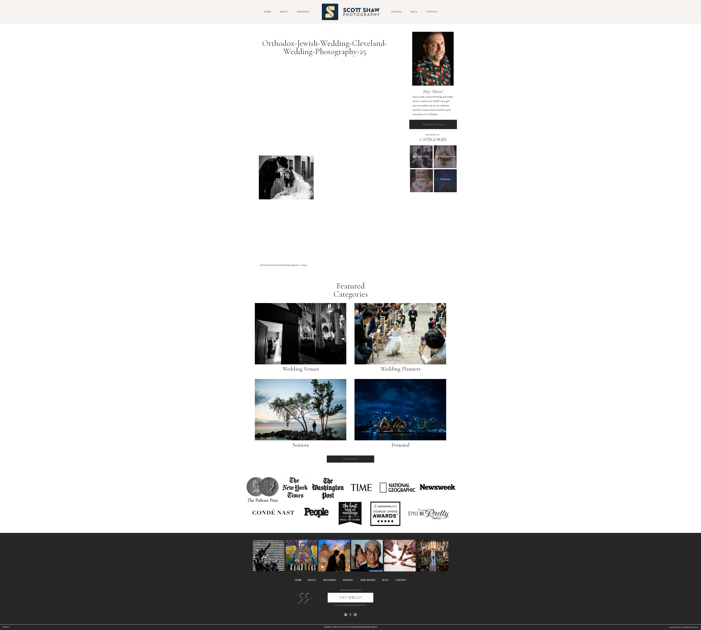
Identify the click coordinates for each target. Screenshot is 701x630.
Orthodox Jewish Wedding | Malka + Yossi (283, 265)
